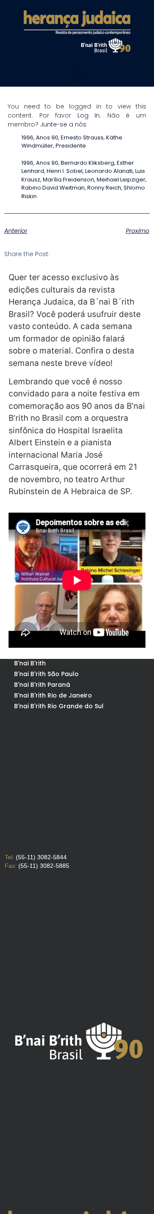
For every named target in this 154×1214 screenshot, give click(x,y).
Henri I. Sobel (65, 171)
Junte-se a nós (63, 124)
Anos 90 (47, 137)
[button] (77, 75)
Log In (88, 115)
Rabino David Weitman (53, 188)
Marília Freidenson (68, 179)
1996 (27, 137)
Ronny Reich (104, 188)
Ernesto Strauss (82, 137)
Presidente (71, 146)
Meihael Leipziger (121, 179)
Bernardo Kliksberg (87, 163)
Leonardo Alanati (109, 171)
